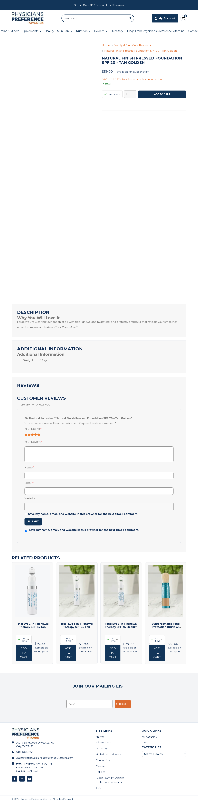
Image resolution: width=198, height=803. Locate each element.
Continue (70, 424)
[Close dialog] (151, 374)
